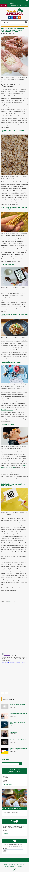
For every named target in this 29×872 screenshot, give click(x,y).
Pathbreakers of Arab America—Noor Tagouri (18, 714)
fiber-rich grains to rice (7, 410)
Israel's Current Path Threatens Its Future (17, 722)
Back (3, 693)
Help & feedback (21, 864)
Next (6, 693)
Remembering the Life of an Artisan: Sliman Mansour (18, 731)
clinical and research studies (13, 523)
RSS (19, 17)
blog (10, 601)
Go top (13, 869)
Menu (4, 5)
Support (26, 5)
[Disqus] (14, 631)
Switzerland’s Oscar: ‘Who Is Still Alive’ (17, 705)
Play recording (7, 784)
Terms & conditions (9, 866)
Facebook (9, 17)
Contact (13, 5)
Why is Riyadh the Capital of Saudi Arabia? (18, 740)
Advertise (19, 5)
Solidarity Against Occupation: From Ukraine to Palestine (18, 749)
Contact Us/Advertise (9, 864)
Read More (5, 833)
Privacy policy (20, 866)
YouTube (14, 17)
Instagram (17, 17)
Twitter (12, 17)
